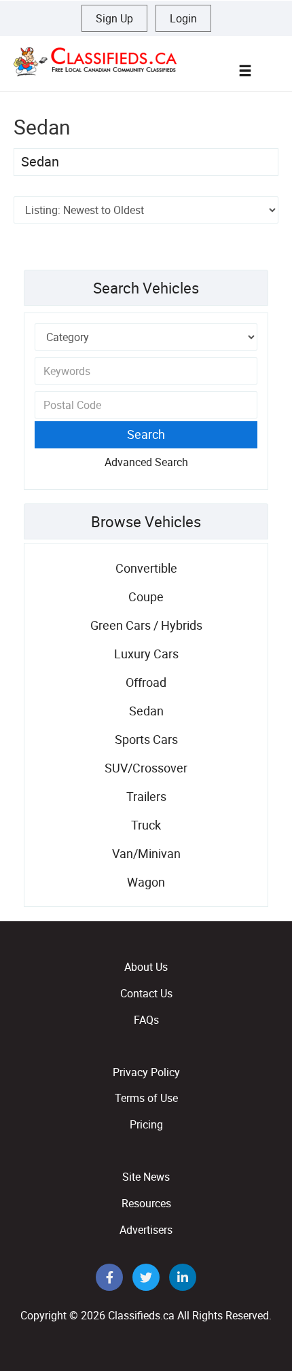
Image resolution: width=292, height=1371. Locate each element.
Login (183, 18)
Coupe (146, 596)
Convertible (146, 568)
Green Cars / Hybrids (146, 625)
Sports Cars (146, 739)
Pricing (146, 1124)
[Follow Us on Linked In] (183, 1277)
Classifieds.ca (141, 1315)
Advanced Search (146, 462)
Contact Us (146, 993)
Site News (146, 1176)
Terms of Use (146, 1097)
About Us (146, 966)
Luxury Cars (146, 653)
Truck (146, 825)
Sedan (40, 161)
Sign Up (114, 18)
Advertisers (146, 1229)
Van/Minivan (146, 853)
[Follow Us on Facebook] (110, 1277)
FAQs (146, 1019)
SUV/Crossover (146, 768)
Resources (146, 1203)
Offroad (146, 682)
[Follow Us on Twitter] (147, 1277)
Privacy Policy (146, 1072)
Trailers (146, 796)
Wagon (146, 882)
